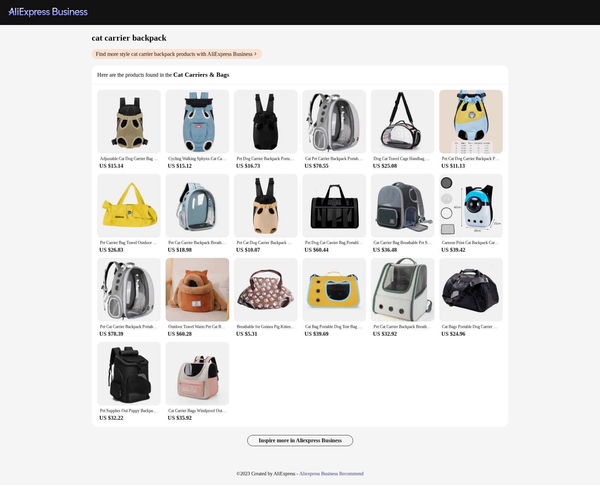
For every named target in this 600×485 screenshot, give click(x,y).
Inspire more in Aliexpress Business (300, 440)
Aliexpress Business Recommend (331, 473)
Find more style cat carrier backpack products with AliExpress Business (174, 54)
